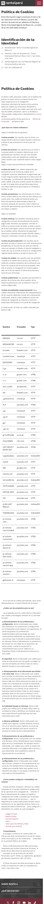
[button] (39, 3)
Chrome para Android (13, 826)
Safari (7, 821)
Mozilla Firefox (10, 816)
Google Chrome (10, 814)
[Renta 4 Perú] (12, 3)
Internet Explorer (11, 819)
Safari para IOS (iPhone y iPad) (16, 824)
